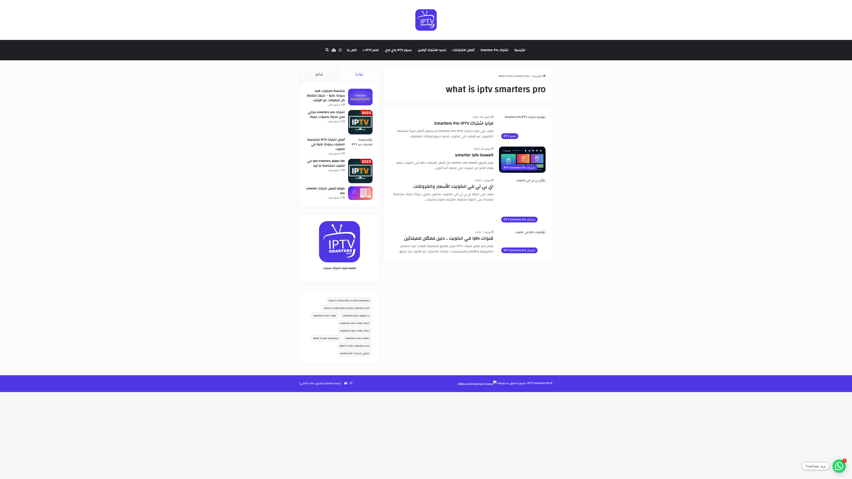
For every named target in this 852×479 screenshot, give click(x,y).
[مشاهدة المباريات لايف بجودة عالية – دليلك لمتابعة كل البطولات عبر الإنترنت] (360, 97)
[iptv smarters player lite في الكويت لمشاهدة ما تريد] (360, 171)
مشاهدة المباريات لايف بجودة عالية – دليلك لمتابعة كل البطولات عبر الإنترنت (326, 95)
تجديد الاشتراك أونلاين (432, 50)
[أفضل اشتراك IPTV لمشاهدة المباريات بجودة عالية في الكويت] (360, 145)
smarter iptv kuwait (474, 155)
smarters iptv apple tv (356, 315)
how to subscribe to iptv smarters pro (346, 308)
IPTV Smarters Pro (538, 383)
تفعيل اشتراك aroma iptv (354, 353)
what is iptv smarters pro (354, 345)
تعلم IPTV (372, 50)
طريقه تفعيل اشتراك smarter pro (325, 191)
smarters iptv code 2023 (354, 330)
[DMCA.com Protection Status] (477, 384)
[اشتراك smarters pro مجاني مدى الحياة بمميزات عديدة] (360, 122)
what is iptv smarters (326, 338)
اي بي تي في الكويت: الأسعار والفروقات (453, 186)
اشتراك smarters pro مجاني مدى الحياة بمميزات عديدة (326, 114)
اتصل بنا (352, 50)
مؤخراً (359, 74)
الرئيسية (520, 50)
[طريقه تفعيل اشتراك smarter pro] (360, 193)
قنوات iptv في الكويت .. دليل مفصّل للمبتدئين (448, 238)
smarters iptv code (324, 315)
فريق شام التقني (310, 383)
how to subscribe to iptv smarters (349, 300)
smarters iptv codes (357, 338)
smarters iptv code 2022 (354, 323)
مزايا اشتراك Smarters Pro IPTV (463, 123)
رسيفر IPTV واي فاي (398, 50)
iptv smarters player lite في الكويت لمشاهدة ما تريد (326, 163)
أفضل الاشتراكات (463, 50)
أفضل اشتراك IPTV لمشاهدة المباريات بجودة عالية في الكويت (326, 144)
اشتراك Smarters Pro (494, 50)
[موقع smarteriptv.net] (426, 20)
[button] (839, 466)
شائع (319, 74)
